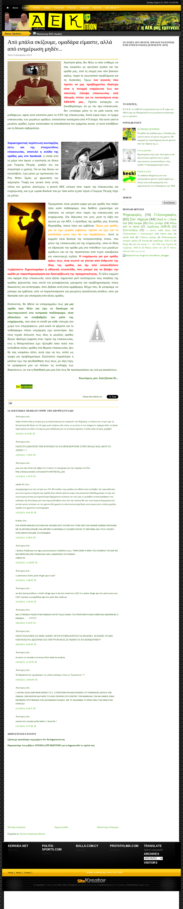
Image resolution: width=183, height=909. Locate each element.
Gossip (145, 241)
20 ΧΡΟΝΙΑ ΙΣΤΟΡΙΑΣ (148, 129)
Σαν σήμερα (139, 219)
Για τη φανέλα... (145, 150)
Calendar (84, 8)
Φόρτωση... (13, 850)
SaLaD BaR (128, 237)
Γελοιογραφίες (165, 215)
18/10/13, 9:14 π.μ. (26, 623)
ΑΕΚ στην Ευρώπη (164, 244)
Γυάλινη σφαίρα (148, 237)
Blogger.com (143, 885)
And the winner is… (142, 244)
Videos (47, 8)
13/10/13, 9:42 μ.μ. (26, 513)
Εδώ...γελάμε (155, 223)
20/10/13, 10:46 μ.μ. (27, 680)
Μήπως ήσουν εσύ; (153, 248)
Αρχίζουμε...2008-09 (158, 226)
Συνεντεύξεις (130, 230)
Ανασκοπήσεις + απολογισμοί (138, 234)
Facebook (59, 8)
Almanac (72, 8)
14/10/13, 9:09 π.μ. (26, 538)
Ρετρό (125, 244)
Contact (25, 8)
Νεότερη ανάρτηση (16, 827)
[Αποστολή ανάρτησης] (10, 402)
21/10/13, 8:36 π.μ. (26, 708)
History (36, 8)
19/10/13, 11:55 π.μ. (27, 662)
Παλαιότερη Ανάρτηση (107, 827)
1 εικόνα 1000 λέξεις (158, 230)
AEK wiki (97, 8)
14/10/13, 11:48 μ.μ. (27, 563)
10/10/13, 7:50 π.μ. (26, 455)
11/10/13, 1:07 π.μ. (26, 476)
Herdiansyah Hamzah (87, 885)
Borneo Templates (118, 885)
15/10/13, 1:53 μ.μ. (26, 602)
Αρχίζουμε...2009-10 (132, 248)
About (15, 8)
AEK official (110, 8)
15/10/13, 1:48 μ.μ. (26, 580)
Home (10, 873)
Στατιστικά (138, 251)
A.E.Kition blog (50, 885)
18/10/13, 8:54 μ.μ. (26, 644)
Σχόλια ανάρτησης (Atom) (32, 834)
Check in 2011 (144, 172)
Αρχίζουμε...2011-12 (163, 241)
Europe (138, 223)
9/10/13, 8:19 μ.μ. (26, 434)
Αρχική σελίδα (61, 827)
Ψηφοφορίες (132, 215)
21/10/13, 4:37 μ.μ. (26, 726)
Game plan (166, 234)
